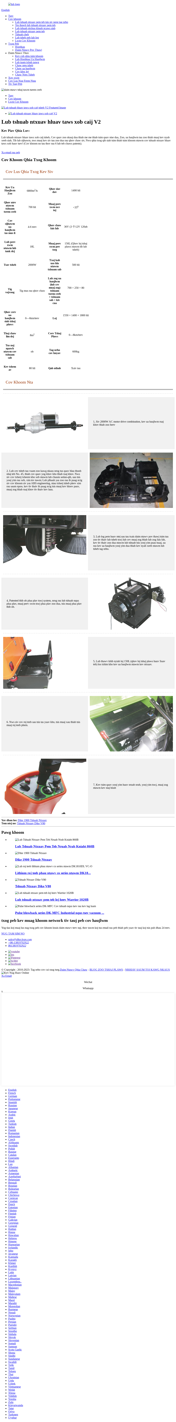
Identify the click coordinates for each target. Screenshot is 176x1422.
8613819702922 (17, 945)
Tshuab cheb (22, 34)
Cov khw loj (22, 71)
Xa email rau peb (10, 152)
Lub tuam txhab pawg (27, 62)
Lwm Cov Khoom (25, 40)
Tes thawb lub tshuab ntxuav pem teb (35, 25)
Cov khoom (14, 19)
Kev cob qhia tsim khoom (29, 56)
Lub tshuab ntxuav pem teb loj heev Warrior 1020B (52, 899)
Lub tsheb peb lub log (27, 37)
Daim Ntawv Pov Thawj (28, 49)
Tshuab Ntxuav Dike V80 (31, 823)
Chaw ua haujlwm (25, 68)
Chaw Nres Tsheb (25, 74)
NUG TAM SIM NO (13, 933)
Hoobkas (20, 46)
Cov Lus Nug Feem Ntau (22, 80)
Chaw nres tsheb (24, 65)
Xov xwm (13, 77)
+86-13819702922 (18, 942)
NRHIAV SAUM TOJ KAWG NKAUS (147, 969)
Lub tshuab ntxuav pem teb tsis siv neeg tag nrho (41, 22)
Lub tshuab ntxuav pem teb (30, 31)
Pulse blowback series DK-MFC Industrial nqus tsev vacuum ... (59, 913)
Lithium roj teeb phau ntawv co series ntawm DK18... (53, 873)
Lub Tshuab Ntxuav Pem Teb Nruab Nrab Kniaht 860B (54, 846)
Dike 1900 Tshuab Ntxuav (32, 820)
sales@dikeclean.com (20, 939)
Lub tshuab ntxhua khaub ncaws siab (35, 28)
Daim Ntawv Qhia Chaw (73, 969)
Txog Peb (13, 43)
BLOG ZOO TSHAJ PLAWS (106, 969)
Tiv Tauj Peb (15, 83)
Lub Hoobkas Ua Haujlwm (30, 59)
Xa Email (6, 975)
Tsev (10, 15)
